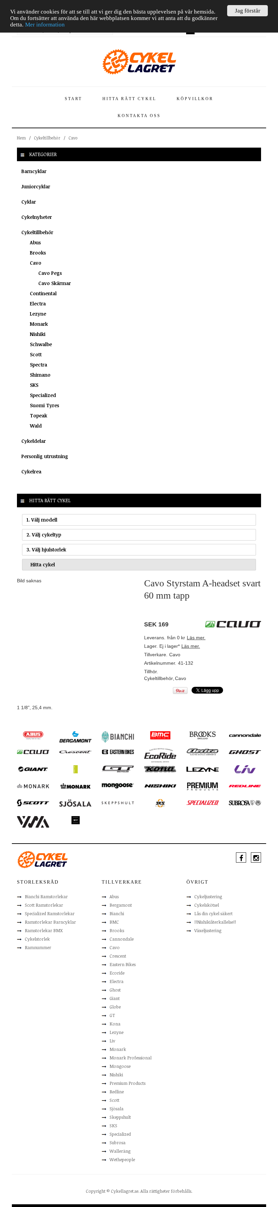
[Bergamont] (75, 736)
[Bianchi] (118, 736)
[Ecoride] (160, 754)
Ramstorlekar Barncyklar (50, 922)
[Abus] (33, 735)
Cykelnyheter (36, 217)
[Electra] (202, 751)
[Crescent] (75, 751)
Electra (38, 303)
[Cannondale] (245, 734)
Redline (117, 1092)
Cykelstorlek (37, 939)
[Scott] (33, 802)
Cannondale (122, 939)
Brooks (38, 252)
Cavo (73, 137)
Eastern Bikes (123, 964)
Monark (39, 324)
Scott (36, 354)
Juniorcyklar (35, 186)
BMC (114, 922)
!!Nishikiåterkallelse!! (215, 922)
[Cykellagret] (139, 61)
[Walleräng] (33, 821)
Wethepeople (122, 1159)
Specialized (43, 395)
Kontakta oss (139, 115)
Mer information (45, 24)
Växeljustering (207, 930)
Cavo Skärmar (54, 283)
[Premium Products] (202, 786)
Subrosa (117, 1142)
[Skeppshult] (118, 802)
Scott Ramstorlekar (44, 905)
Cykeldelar (33, 441)
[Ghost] (245, 751)
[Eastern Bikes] (118, 751)
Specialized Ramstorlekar (50, 913)
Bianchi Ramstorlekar (46, 896)
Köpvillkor (195, 98)
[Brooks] (202, 735)
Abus (35, 242)
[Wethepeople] (75, 820)
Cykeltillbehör (47, 137)
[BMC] (160, 735)
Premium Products (127, 1083)
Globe (115, 1007)
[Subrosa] (245, 802)
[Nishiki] (160, 785)
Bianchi (117, 913)
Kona (115, 1024)
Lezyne (38, 313)
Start (73, 98)
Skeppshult (120, 1117)
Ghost (115, 990)
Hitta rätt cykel (129, 98)
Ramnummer (38, 947)
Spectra (38, 364)
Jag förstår (247, 10)
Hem (21, 137)
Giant (115, 998)
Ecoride (117, 973)
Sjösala (116, 1109)
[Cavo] (33, 751)
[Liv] (245, 769)
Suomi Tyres (44, 405)
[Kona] (160, 768)
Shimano (40, 375)
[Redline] (245, 785)
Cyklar (28, 202)
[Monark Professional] (75, 785)
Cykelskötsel (206, 905)
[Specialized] (202, 802)
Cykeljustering (208, 896)
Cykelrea (31, 471)
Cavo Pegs (50, 273)
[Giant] (33, 768)
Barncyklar (33, 171)
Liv (112, 1041)
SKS (34, 385)
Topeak (38, 415)
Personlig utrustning (44, 456)
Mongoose (120, 1066)
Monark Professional (131, 1058)
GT (112, 1015)
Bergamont (121, 905)
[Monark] (33, 785)
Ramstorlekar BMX (44, 930)
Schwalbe (41, 344)
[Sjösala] (75, 802)
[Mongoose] (118, 785)
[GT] (118, 768)
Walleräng (120, 1151)
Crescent (118, 956)
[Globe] (75, 769)
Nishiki (37, 334)
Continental (43, 293)
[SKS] (160, 803)
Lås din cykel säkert (213, 913)
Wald (36, 425)
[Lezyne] (202, 769)
